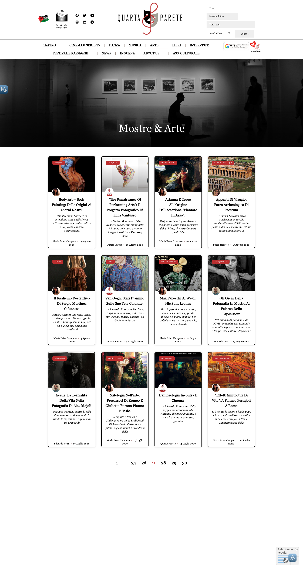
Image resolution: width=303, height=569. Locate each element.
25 (133, 462)
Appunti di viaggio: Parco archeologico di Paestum (231, 205)
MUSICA (135, 45)
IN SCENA (127, 53)
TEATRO (49, 45)
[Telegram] (92, 22)
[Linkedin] (84, 22)
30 (184, 462)
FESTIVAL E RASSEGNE (70, 53)
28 (163, 462)
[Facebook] (77, 15)
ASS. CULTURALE (186, 53)
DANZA (114, 45)
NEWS (106, 53)
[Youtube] (92, 15)
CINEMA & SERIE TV (84, 45)
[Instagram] (77, 22)
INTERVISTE (199, 45)
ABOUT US (151, 53)
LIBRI (176, 45)
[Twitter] (84, 15)
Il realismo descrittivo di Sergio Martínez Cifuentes (72, 303)
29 (174, 462)
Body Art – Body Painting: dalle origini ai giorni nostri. (71, 205)
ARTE (154, 45)
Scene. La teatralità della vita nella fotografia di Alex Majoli (71, 400)
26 (144, 462)
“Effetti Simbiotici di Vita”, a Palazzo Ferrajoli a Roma (231, 400)
